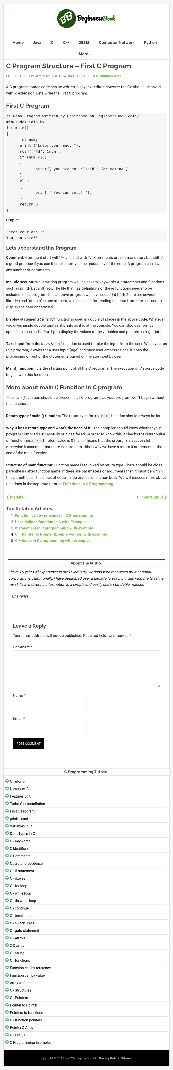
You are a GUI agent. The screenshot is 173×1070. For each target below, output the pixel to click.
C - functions (20, 960)
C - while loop (20, 893)
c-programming (108, 76)
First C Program (22, 811)
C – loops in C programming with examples (53, 540)
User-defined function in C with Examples (51, 522)
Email (19, 718)
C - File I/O (18, 1035)
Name (19, 695)
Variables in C (21, 826)
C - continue (19, 908)
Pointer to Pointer (23, 1005)
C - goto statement (24, 930)
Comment (22, 647)
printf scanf (19, 819)
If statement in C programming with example (54, 528)
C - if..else (17, 878)
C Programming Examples (30, 1042)
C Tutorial (17, 781)
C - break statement (25, 916)
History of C (19, 789)
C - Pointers (19, 998)
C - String (17, 953)
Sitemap (127, 1058)
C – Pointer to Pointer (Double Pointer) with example (61, 534)
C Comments (20, 856)
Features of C (20, 796)
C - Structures (20, 990)
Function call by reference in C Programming (54, 515)
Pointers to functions (26, 1013)
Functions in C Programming (88, 484)
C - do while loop (23, 901)
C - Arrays (17, 938)
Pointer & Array (22, 1027)
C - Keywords (20, 841)
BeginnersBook (86, 18)
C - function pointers (26, 1020)
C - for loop (18, 886)
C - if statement (22, 871)
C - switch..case (22, 923)
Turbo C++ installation (27, 804)
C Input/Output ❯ (152, 497)
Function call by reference (30, 968)
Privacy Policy (109, 1058)
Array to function (23, 983)
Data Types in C (22, 833)
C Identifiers (19, 848)
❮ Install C (15, 497)
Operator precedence (26, 863)
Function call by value (27, 975)
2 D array (17, 945)
